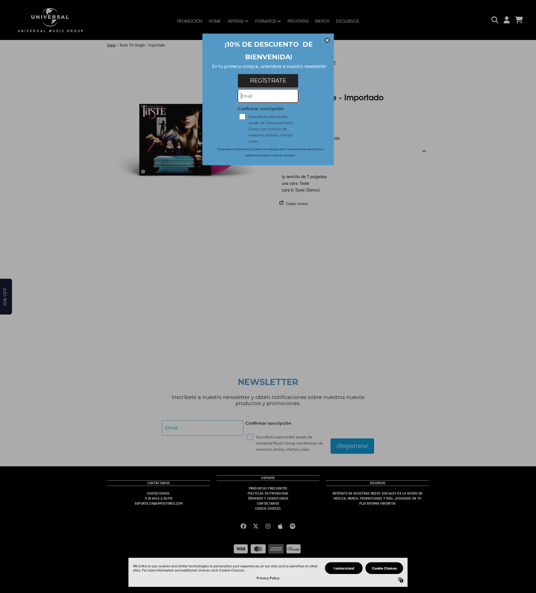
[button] (327, 40)
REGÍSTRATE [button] (268, 80)
